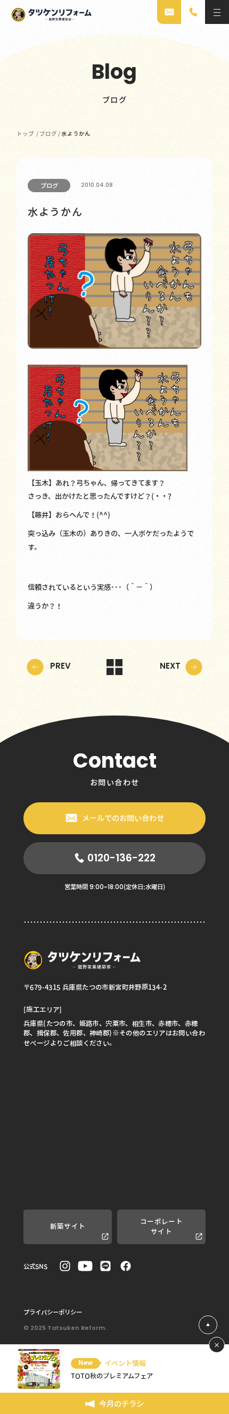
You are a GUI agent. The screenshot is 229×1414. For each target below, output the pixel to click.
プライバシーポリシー (52, 1312)
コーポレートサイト (161, 1226)
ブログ (49, 185)
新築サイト (68, 1226)
